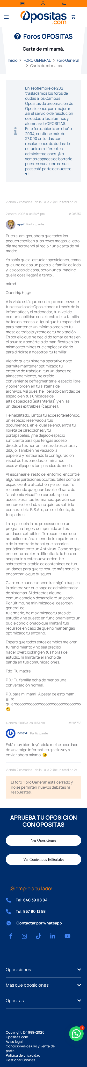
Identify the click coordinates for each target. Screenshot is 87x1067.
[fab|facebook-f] (11, 936)
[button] (6, 17)
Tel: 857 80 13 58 (31, 911)
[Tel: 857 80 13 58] (11, 911)
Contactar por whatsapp (39, 923)
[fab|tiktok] (38, 936)
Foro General (68, 60)
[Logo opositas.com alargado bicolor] (43, 17)
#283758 (74, 723)
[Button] (73, 17)
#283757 (75, 214)
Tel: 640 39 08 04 (32, 900)
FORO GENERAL (37, 60)
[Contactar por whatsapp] (11, 923)
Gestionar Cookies (20, 1060)
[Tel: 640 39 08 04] (11, 900)
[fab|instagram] (24, 936)
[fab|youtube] (68, 936)
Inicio (12, 60)
